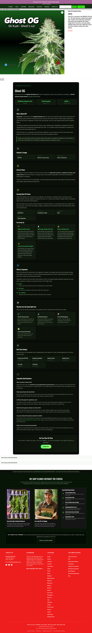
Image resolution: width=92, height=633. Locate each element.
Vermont (49, 609)
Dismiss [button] (57, 2)
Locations (23, 6)
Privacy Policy (38, 630)
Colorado (49, 564)
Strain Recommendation (73, 573)
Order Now (46, 446)
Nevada (49, 590)
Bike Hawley (39, 471)
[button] (62, 12)
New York (49, 597)
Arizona (49, 559)
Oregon (49, 604)
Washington (50, 614)
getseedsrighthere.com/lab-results (31, 420)
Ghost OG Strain (14, 457)
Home (1, 9)
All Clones (7, 9)
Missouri (49, 585)
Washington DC (51, 616)
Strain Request (71, 571)
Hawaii (48, 568)
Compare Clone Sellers (73, 566)
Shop (4, 9)
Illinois (48, 571)
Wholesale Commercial (73, 568)
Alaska (48, 556)
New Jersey (50, 592)
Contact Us (55, 6)
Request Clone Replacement (46, 540)
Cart (82, 6)
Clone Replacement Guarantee (59, 630)
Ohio (48, 600)
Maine (48, 573)
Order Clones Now (72, 556)
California (49, 561)
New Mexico (50, 595)
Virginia (49, 612)
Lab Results (71, 564)
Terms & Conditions (30, 630)
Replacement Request (73, 561)
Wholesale (31, 6)
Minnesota (49, 583)
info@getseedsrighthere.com (14, 562)
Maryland (49, 576)
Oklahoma (49, 602)
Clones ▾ (11, 6)
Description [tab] (2, 79)
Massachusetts (50, 578)
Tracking (46, 6)
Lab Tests (39, 6)
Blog (17, 6)
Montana (49, 588)
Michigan (49, 580)
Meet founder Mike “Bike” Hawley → (34, 568)
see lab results (58, 471)
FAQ (69, 559)
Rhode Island (50, 607)
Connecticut (50, 566)
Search (74, 6)
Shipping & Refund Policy (47, 630)
